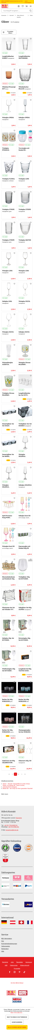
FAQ (2, 941)
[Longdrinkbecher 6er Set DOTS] (25, 381)
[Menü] (31, 6)
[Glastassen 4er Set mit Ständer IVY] (8, 596)
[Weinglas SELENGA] (25, 442)
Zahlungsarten (5, 946)
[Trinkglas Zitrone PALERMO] (8, 381)
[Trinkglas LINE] (25, 167)
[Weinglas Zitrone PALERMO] (25, 350)
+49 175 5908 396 (13, 827)
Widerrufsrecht (24, 965)
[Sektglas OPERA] (25, 105)
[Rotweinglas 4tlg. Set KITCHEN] (25, 626)
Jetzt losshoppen (28, 1)
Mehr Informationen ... (17, 1012)
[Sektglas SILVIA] (25, 320)
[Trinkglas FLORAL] (8, 167)
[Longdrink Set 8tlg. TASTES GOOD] (25, 657)
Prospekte (17, 968)
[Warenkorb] (27, 6)
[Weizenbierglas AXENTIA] (8, 350)
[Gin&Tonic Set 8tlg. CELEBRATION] (8, 749)
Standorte (19, 818)
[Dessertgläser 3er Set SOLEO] (8, 412)
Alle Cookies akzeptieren (17, 1027)
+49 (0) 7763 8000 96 (10, 825)
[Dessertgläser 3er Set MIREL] (8, 442)
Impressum (29, 962)
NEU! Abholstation (6, 938)
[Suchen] (30, 11)
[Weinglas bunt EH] (8, 534)
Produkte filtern (10, 32)
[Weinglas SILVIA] (25, 289)
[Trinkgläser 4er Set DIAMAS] (25, 412)
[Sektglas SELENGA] (25, 473)
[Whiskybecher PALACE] (25, 75)
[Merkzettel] (23, 6)
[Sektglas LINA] (8, 289)
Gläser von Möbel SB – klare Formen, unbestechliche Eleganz (14, 786)
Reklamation (5, 949)
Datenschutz (13, 965)
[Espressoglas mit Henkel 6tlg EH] (25, 534)
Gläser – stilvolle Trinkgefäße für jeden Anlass (16, 784)
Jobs (12, 962)
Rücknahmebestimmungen (9, 943)
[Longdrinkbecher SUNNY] (8, 44)
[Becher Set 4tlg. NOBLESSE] (8, 687)
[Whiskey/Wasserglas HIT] (8, 75)
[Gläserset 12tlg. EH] (25, 749)
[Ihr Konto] (19, 6)
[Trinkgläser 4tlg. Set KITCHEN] (25, 565)
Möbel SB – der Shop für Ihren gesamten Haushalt (17, 788)
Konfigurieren (17, 1022)
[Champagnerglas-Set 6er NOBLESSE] (25, 718)
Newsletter (19, 962)
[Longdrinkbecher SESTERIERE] (25, 44)
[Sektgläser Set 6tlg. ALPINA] (25, 596)
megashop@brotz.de (12, 830)
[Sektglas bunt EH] (25, 504)
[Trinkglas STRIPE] (8, 197)
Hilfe (2, 951)
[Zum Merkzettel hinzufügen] (14, 39)
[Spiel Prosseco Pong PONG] (8, 504)
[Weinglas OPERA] (8, 105)
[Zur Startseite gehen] (4, 6)
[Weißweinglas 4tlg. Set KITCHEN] (8, 657)
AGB (6, 965)
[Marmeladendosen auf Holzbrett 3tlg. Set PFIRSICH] (8, 565)
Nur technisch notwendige (17, 1017)
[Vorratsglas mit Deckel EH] (25, 136)
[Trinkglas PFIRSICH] (8, 136)
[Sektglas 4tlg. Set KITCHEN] (8, 626)
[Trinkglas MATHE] (25, 228)
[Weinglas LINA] (8, 259)
